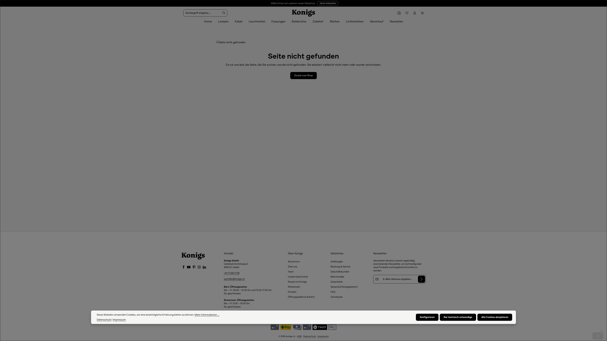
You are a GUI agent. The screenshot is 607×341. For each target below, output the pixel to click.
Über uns (292, 266)
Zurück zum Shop (303, 75)
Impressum (323, 336)
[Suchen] (224, 13)
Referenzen (294, 286)
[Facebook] (184, 268)
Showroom (294, 261)
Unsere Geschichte (298, 276)
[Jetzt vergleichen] (399, 13)
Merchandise (337, 276)
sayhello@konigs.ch (234, 279)
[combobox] (202, 13)
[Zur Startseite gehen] (303, 13)
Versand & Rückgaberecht (344, 286)
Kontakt (292, 291)
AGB (299, 336)
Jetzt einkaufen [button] (327, 3)
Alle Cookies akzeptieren (494, 317)
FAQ (333, 291)
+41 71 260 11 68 (231, 273)
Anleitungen (337, 261)
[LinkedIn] (204, 268)
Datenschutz (309, 336)
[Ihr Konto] (414, 13)
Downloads (336, 297)
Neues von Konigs (297, 281)
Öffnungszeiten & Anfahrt (301, 297)
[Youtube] (189, 268)
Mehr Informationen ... (207, 314)
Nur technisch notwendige (458, 317)
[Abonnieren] (421, 279)
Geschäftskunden (340, 271)
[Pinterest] (194, 268)
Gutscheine (337, 281)
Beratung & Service (340, 266)
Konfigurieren (427, 317)
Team (291, 271)
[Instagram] (199, 268)
